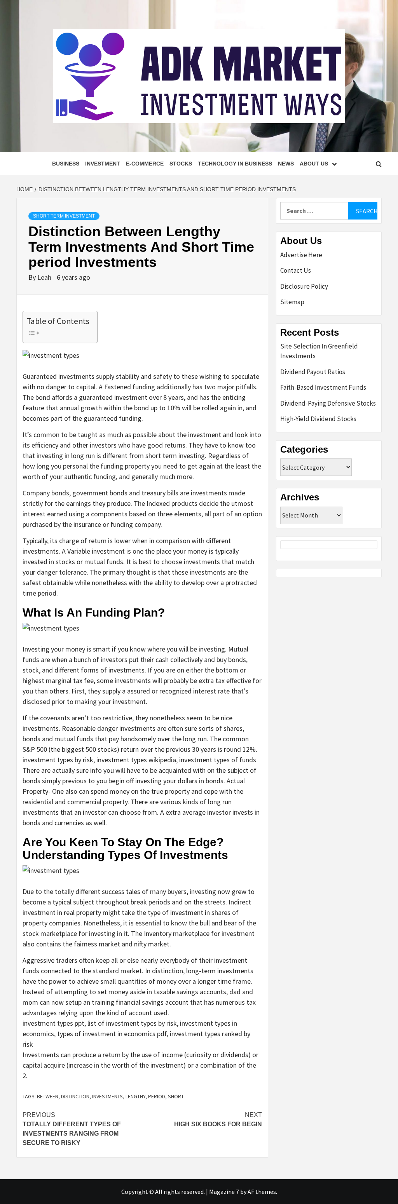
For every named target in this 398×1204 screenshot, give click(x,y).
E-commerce (145, 163)
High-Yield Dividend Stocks (318, 419)
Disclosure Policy (304, 286)
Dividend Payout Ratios (312, 372)
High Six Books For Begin (218, 1119)
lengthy (135, 1096)
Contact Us (295, 270)
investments (107, 1096)
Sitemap (292, 302)
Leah (45, 277)
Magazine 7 (224, 1191)
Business (65, 163)
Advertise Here (301, 255)
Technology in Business (235, 163)
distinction (75, 1096)
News (286, 163)
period (156, 1096)
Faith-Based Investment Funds (323, 387)
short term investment (64, 216)
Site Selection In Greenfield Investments (319, 351)
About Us (314, 163)
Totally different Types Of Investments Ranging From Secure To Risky (72, 1129)
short (176, 1096)
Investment (102, 163)
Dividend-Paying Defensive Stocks (328, 403)
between (47, 1096)
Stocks (180, 163)
